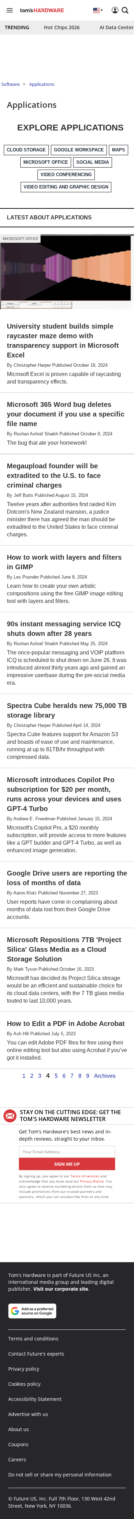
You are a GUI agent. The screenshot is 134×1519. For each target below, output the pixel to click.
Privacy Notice (92, 1181)
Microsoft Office (20, 238)
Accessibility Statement (35, 1399)
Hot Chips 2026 (62, 27)
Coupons (18, 1444)
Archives (104, 1076)
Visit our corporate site (60, 1289)
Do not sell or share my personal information (60, 1474)
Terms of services (85, 1176)
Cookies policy (24, 1384)
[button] (125, 10)
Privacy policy (23, 1369)
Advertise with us (28, 1414)
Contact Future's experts (36, 1353)
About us (18, 1429)
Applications (41, 84)
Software (10, 84)
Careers (17, 1459)
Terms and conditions (33, 1338)
